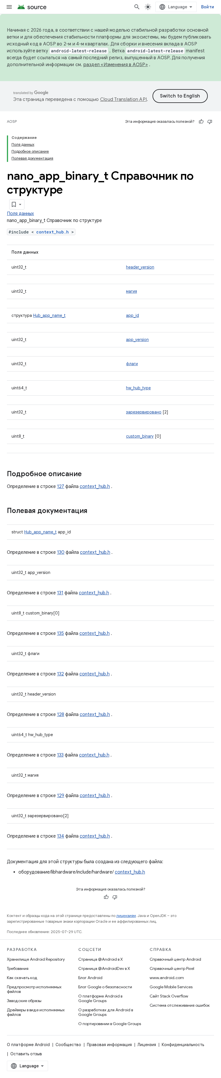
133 (60, 755)
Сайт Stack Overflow (169, 996)
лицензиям (126, 915)
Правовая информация (109, 1044)
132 (60, 674)
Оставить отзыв (26, 1054)
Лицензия (147, 1044)
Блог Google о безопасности (105, 986)
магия (131, 291)
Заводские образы (24, 1000)
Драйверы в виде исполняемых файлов (36, 1012)
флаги (132, 363)
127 (60, 486)
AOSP (12, 121)
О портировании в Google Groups (109, 1023)
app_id (132, 315)
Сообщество (68, 1044)
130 (60, 552)
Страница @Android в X (100, 959)
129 (60, 796)
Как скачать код (22, 977)
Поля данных (20, 214)
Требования (17, 968)
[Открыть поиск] (137, 6)
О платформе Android (28, 1044)
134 (60, 836)
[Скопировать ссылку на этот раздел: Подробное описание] (87, 474)
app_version (137, 339)
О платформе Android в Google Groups (100, 998)
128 (60, 714)
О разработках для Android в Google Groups (105, 1012)
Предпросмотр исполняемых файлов (34, 989)
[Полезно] (201, 121)
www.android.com (167, 977)
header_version (140, 267)
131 (60, 593)
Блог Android (90, 977)
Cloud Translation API (123, 99)
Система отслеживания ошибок (180, 1005)
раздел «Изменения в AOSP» (115, 65)
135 (60, 633)
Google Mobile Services (171, 986)
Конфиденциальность (183, 1044)
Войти (207, 6)
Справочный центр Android (175, 959)
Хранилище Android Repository (36, 959)
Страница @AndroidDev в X (104, 968)
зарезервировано (143, 412)
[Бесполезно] (209, 121)
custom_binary (140, 436)
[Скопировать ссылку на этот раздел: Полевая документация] (93, 511)
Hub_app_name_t (49, 315)
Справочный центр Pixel (172, 968)
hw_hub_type (138, 387)
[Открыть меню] (9, 7)
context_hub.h (52, 232)
